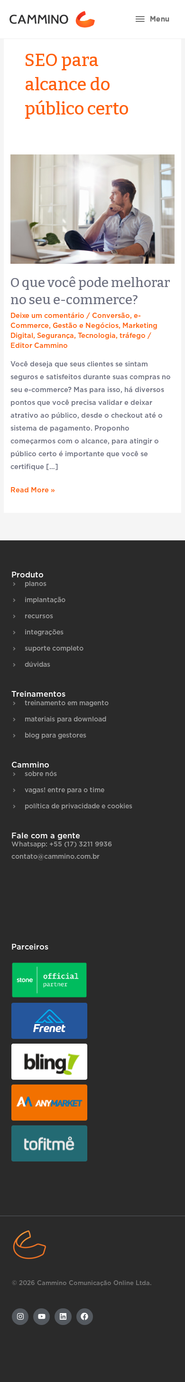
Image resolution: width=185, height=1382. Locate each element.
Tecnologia (97, 335)
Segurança (55, 335)
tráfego (133, 335)
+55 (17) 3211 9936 (80, 844)
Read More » (32, 489)
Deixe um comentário (47, 315)
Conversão (111, 315)
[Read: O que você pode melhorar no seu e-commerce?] (92, 208)
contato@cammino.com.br (55, 857)
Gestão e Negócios (86, 325)
